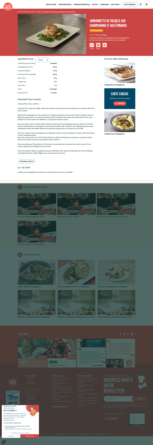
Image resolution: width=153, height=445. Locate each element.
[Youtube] (132, 334)
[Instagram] (128, 334)
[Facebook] (120, 334)
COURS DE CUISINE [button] (51, 4)
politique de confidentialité (128, 405)
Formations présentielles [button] (82, 4)
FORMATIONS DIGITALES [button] (65, 4)
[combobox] (38, 60)
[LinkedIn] (124, 334)
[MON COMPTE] (145, 4)
